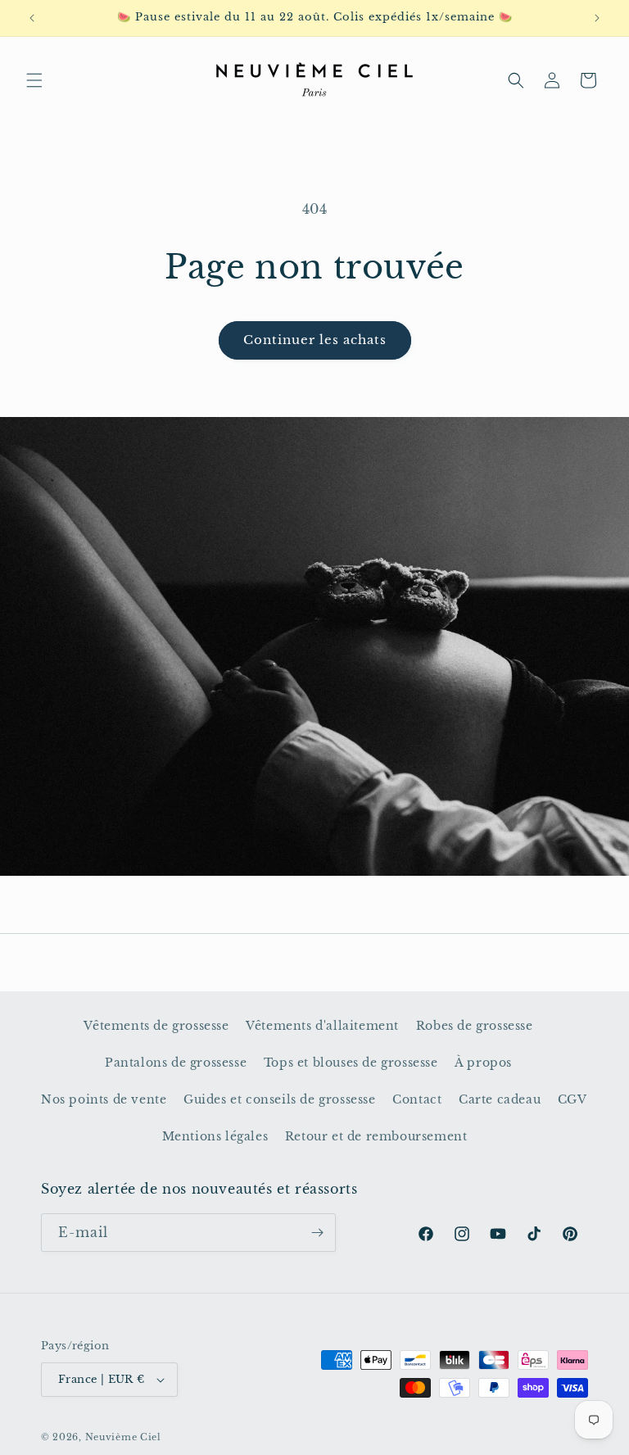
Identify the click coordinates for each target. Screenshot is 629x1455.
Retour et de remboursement (376, 1136)
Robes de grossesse (474, 1025)
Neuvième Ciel (123, 1437)
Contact (416, 1099)
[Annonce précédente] (32, 18)
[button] (34, 80)
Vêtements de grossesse (156, 1025)
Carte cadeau (500, 1099)
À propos (483, 1062)
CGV (572, 1099)
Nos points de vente (103, 1099)
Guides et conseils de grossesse (279, 1099)
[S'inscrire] (317, 1232)
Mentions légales (215, 1136)
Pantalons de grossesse (176, 1062)
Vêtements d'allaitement (322, 1025)
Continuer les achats (315, 339)
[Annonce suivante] (597, 18)
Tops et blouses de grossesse (351, 1062)
